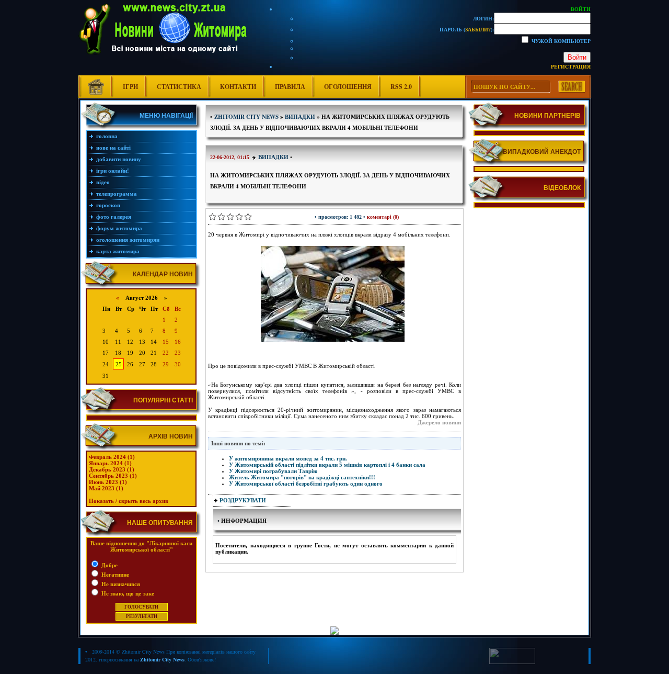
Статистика (179, 86)
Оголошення (348, 86)
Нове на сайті (113, 147)
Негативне (114, 574)
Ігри (130, 86)
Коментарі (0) (383, 217)
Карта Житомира (118, 251)
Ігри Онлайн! (112, 170)
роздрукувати (243, 500)
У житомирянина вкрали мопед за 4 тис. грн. (288, 458)
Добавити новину (118, 159)
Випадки (273, 157)
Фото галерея (113, 217)
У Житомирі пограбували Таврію (273, 471)
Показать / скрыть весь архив (128, 501)
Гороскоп (108, 205)
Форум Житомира (119, 228)
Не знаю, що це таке (127, 593)
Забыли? (478, 29)
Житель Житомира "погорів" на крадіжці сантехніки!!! (302, 477)
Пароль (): (467, 29)
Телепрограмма (116, 193)
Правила (290, 86)
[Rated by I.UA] (512, 662)
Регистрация (571, 66)
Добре (109, 565)
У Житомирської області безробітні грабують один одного (306, 483)
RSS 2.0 (401, 86)
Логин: (483, 18)
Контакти (238, 86)
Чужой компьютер (560, 40)
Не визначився (120, 584)
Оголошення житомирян (127, 240)
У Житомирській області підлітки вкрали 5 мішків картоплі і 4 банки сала (327, 465)
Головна (107, 136)
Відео (103, 182)
